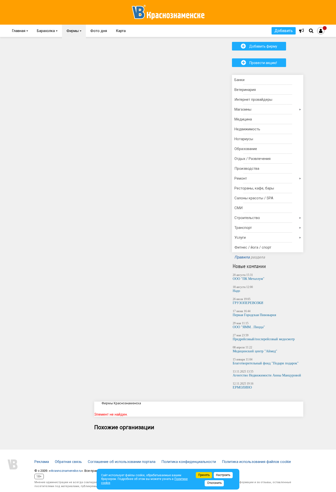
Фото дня (98, 31)
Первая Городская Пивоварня (254, 315)
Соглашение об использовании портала (121, 461)
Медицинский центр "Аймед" (255, 351)
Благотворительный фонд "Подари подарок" (266, 363)
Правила (242, 257)
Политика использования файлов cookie (256, 461)
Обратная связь (68, 461)
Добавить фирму (259, 46)
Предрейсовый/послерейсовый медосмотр (264, 339)
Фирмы (73, 31)
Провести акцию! (259, 63)
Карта (121, 31)
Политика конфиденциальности (188, 461)
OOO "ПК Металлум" (248, 279)
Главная (20, 31)
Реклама (41, 461)
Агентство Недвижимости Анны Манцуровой (267, 375)
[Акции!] (301, 30)
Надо (236, 291)
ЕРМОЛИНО (242, 387)
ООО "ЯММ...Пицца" (249, 327)
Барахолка (47, 31)
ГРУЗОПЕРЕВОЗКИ (248, 303)
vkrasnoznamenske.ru (65, 471)
